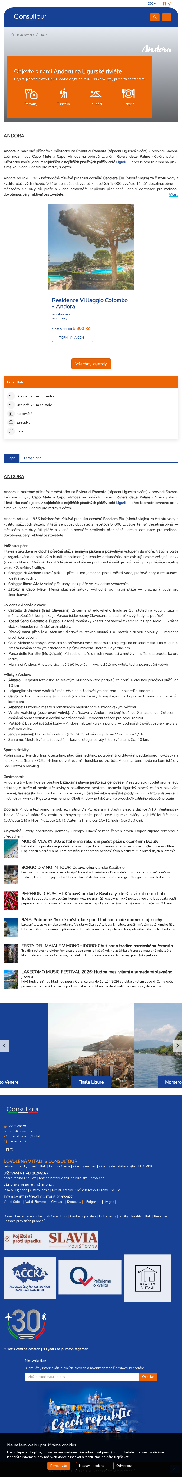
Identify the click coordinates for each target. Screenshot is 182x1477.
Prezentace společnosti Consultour (41, 1216)
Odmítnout (124, 1465)
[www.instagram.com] (169, 4)
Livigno (109, 1202)
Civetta (56, 1202)
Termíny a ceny (72, 337)
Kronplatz (74, 1202)
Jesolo (8, 1190)
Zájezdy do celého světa (117, 1166)
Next (177, 1046)
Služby (124, 1216)
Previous (4, 1046)
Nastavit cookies (91, 1465)
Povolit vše (58, 1465)
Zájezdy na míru (84, 1166)
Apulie (115, 1190)
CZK (150, 3)
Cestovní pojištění (83, 1216)
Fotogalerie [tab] (32, 458)
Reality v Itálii (141, 1216)
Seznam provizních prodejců (24, 1221)
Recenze (160, 1216)
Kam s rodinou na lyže (20, 1178)
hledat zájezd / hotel (25, 1136)
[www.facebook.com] (164, 4)
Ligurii (121, 162)
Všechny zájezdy (91, 364)
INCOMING (146, 1166)
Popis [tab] (12, 458)
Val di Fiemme (35, 1202)
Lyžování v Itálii (35, 1166)
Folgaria (92, 1202)
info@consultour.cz (24, 1131)
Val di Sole (12, 1202)
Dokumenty (107, 1216)
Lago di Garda (59, 1166)
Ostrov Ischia (40, 1190)
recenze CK (18, 1141)
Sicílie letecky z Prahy (91, 1190)
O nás (8, 1216)
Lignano (21, 1190)
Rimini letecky (62, 1190)
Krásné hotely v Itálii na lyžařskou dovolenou (72, 1178)
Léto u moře (13, 1166)
